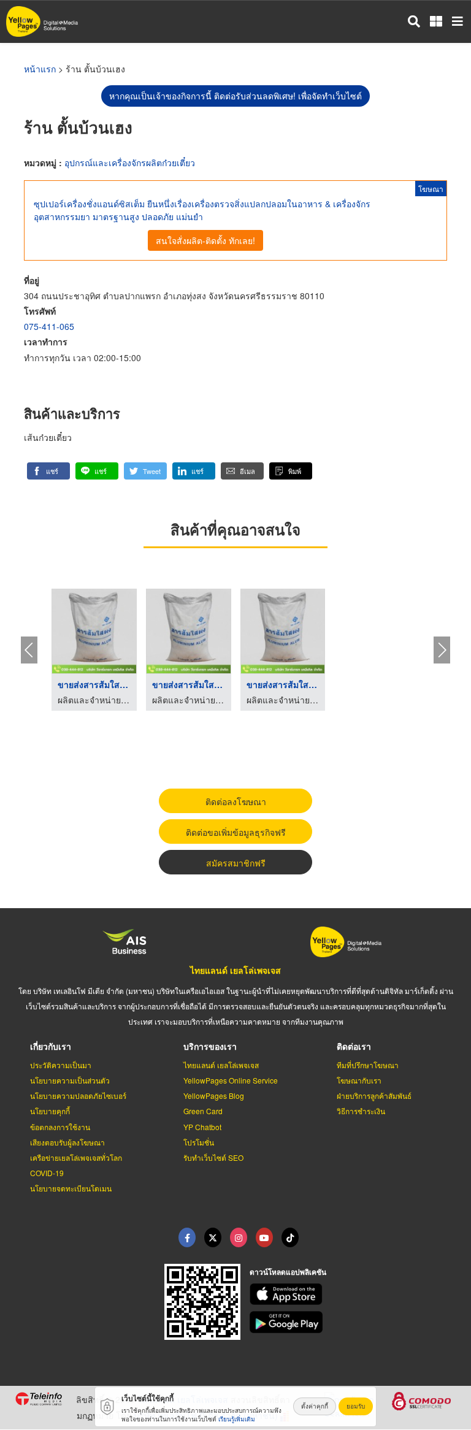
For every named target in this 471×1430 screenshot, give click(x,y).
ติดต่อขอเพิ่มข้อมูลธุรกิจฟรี (236, 832)
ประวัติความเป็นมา (60, 1065)
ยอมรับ (356, 1406)
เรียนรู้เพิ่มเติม (236, 1419)
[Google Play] (353, 1322)
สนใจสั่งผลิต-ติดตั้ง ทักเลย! (205, 240)
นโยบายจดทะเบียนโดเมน (71, 1188)
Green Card (203, 1111)
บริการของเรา (210, 1046)
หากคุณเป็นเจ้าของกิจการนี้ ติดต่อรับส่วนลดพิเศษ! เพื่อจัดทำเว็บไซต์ (235, 96)
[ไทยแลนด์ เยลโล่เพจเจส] (212, 1237)
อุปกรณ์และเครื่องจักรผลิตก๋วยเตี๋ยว (129, 162)
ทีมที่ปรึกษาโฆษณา (368, 1065)
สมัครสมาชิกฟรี (236, 863)
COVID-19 (47, 1173)
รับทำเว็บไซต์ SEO (213, 1157)
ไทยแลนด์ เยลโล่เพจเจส (235, 970)
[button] (48, 471)
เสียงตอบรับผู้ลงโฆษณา (67, 1142)
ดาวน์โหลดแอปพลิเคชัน (288, 1271)
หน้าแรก (40, 69)
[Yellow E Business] (187, 1237)
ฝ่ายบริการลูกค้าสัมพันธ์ (374, 1095)
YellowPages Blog (213, 1095)
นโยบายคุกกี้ (50, 1111)
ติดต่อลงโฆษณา (235, 801)
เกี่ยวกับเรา (50, 1046)
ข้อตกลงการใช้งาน (60, 1127)
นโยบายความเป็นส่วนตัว (70, 1080)
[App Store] (353, 1294)
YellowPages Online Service (230, 1080)
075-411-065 (49, 326)
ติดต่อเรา (354, 1046)
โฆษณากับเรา (359, 1080)
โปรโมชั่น (198, 1142)
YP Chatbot (202, 1127)
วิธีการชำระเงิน (361, 1111)
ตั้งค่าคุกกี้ (314, 1406)
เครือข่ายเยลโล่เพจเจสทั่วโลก (76, 1157)
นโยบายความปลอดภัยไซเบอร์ (78, 1095)
